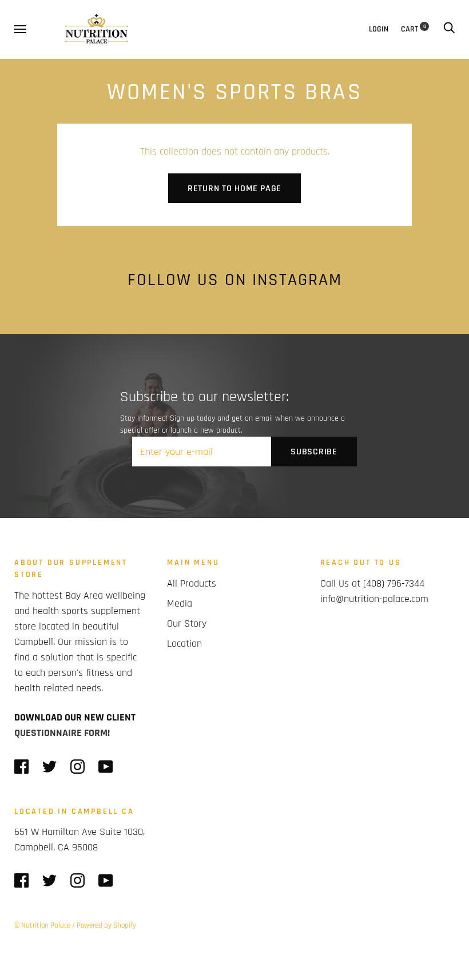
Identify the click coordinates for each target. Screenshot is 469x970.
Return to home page (234, 189)
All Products (191, 583)
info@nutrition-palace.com (374, 598)
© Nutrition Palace (42, 925)
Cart (413, 29)
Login (378, 29)
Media (179, 603)
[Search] (449, 29)
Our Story (186, 623)
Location (184, 643)
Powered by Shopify (106, 925)
